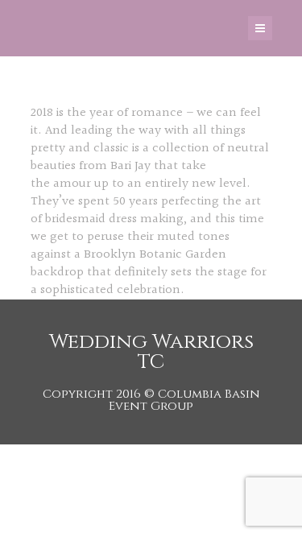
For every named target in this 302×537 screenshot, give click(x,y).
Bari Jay (130, 166)
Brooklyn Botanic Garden (155, 255)
